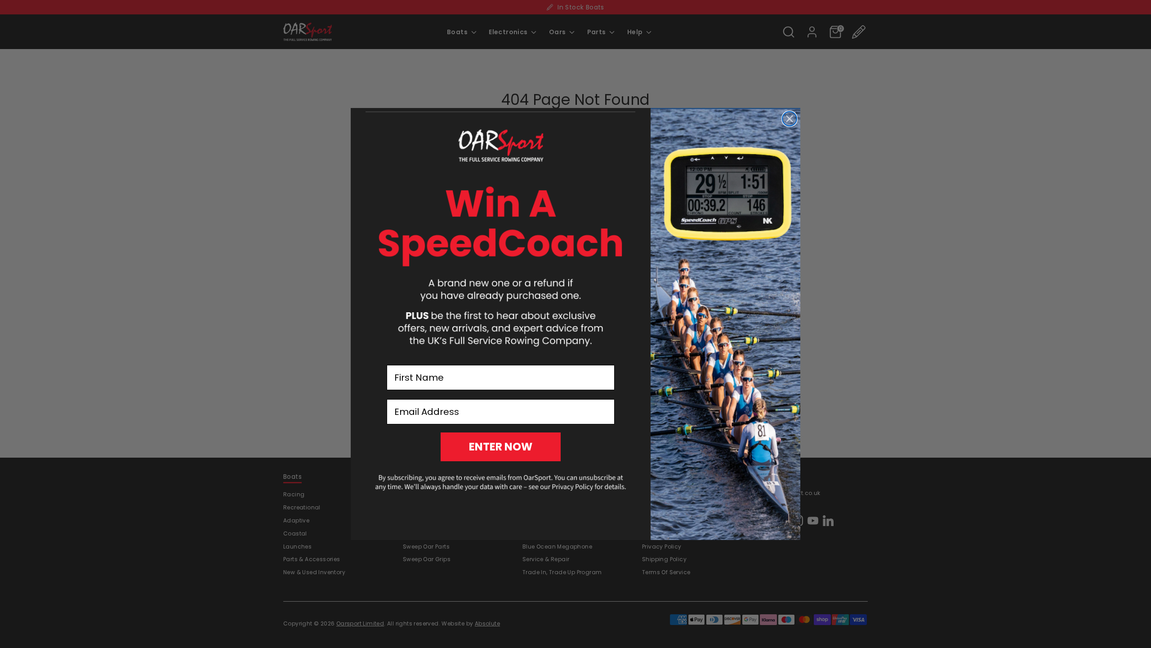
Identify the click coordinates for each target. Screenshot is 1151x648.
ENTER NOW (500, 446)
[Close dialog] (789, 119)
